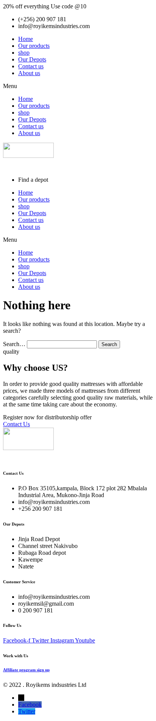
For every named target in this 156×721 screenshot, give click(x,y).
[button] (78, 86)
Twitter (26, 711)
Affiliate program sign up (26, 669)
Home (25, 39)
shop (24, 52)
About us (29, 73)
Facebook (30, 704)
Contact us (31, 66)
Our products (34, 46)
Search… (14, 344)
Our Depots (32, 59)
